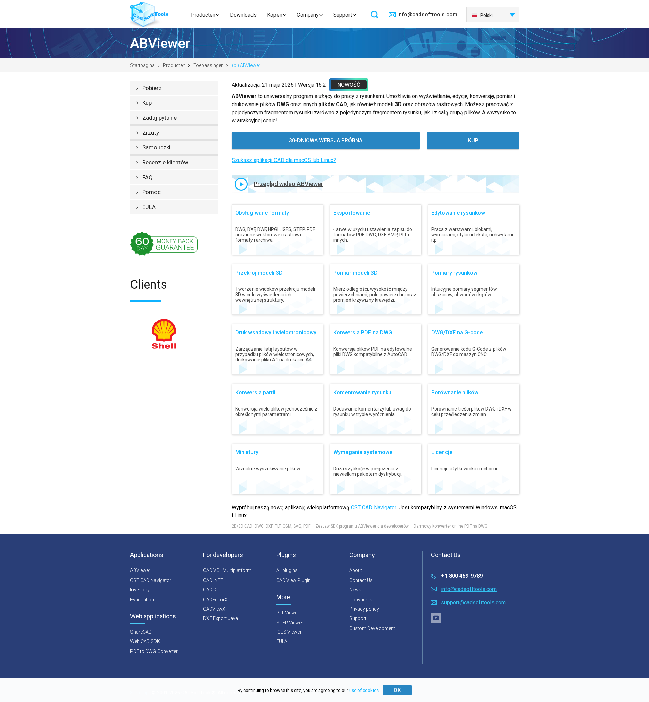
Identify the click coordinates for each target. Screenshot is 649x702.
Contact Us (361, 580)
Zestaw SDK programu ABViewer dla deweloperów (362, 526)
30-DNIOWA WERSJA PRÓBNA (325, 140)
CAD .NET (213, 580)
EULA (149, 207)
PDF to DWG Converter (154, 651)
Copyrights (360, 599)
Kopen (274, 14)
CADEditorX (215, 599)
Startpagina (142, 65)
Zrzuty (150, 132)
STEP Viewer (289, 622)
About (355, 570)
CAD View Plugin (293, 580)
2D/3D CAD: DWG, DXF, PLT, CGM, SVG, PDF (271, 526)
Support (342, 14)
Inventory (140, 589)
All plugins (287, 570)
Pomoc (151, 192)
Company (308, 14)
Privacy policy (364, 609)
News (355, 589)
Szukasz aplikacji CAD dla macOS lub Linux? (284, 160)
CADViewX (214, 609)
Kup (147, 102)
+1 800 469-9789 (462, 575)
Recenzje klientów (165, 162)
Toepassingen (208, 65)
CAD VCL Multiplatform (227, 570)
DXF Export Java (220, 618)
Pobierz (152, 88)
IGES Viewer (289, 632)
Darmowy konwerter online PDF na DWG (450, 526)
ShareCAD (141, 632)
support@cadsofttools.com (473, 602)
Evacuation (142, 599)
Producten (203, 14)
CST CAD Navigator (373, 507)
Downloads (243, 14)
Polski (486, 15)
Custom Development (372, 628)
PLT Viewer (287, 612)
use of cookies (364, 690)
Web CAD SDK (145, 641)
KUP (473, 140)
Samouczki (156, 147)
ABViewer (140, 570)
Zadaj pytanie (159, 117)
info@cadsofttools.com (427, 14)
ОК (397, 690)
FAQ (147, 177)
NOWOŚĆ (348, 84)
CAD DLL (212, 589)
